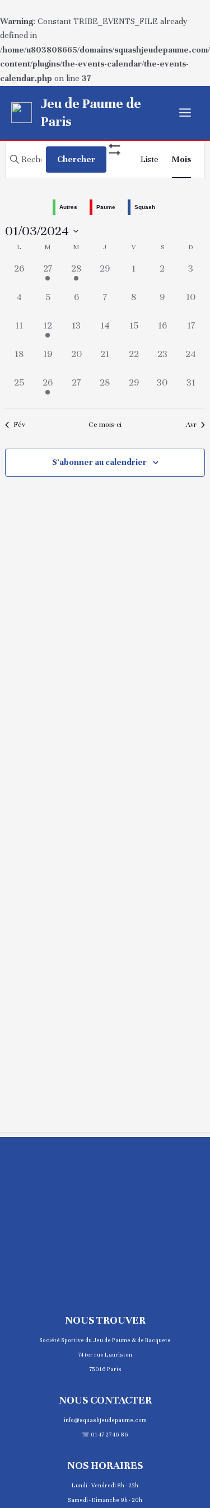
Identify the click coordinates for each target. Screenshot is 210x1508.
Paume (105, 207)
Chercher (76, 159)
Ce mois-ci (105, 424)
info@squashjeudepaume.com (105, 1420)
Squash (144, 207)
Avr (191, 424)
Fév (19, 424)
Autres (68, 207)
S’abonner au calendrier (99, 462)
